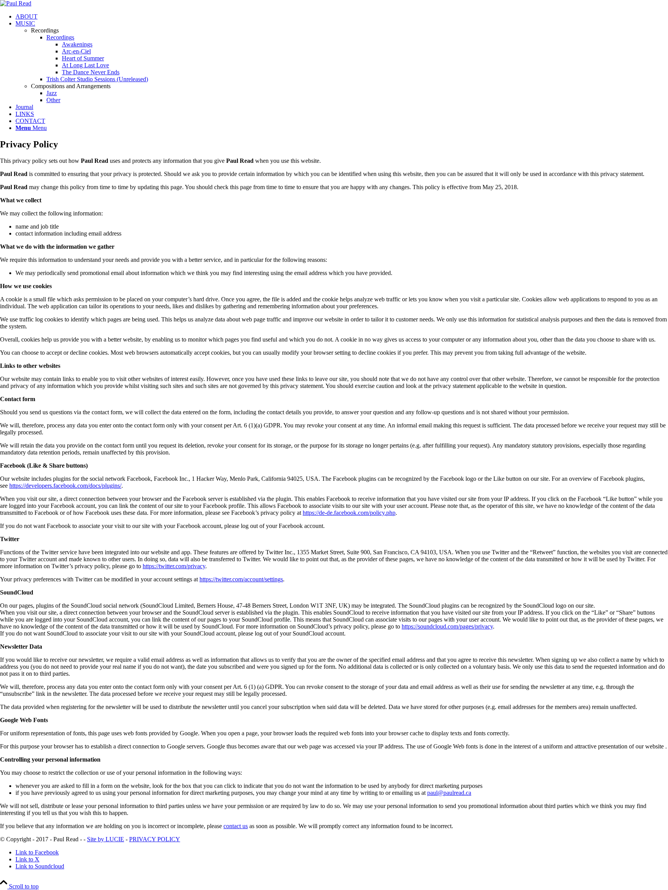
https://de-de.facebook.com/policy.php (349, 512)
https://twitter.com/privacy (174, 566)
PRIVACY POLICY (154, 839)
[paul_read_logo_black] (15, 3)
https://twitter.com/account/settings (241, 579)
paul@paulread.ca (449, 792)
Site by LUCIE (105, 839)
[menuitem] (341, 16)
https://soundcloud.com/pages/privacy (447, 626)
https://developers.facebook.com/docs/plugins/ (65, 485)
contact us (235, 826)
